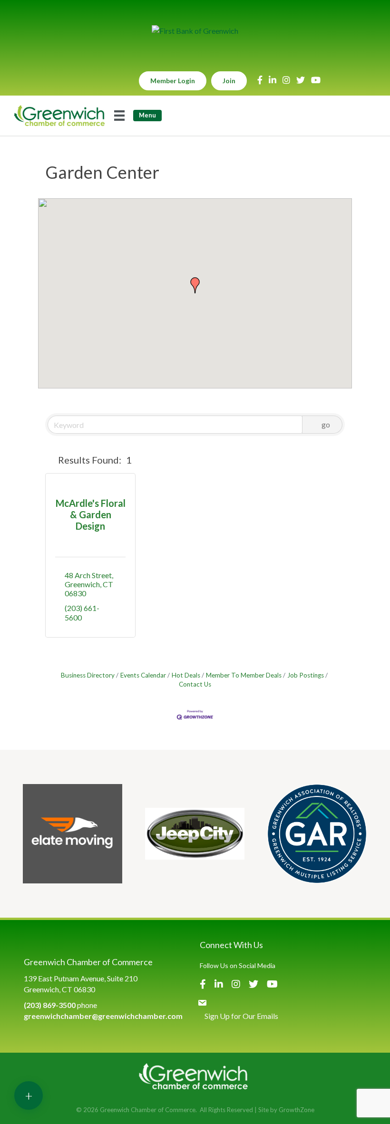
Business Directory (88, 675)
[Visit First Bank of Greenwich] (195, 30)
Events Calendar (143, 675)
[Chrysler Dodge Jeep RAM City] (194, 833)
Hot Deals (186, 675)
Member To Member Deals (244, 675)
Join (229, 81)
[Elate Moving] (72, 833)
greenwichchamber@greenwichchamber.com (103, 1015)
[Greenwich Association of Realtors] (317, 833)
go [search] (326, 424)
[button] (195, 285)
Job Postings (305, 675)
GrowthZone (296, 1110)
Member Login (172, 81)
